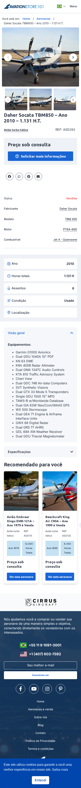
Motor (8, 229)
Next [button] (73, 57)
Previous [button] (8, 57)
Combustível (12, 239)
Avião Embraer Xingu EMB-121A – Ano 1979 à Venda (20, 521)
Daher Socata (68, 208)
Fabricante (11, 208)
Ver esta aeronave (21, 576)
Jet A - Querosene (65, 239)
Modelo (9, 219)
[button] (10, 176)
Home (26, 18)
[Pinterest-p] (60, 689)
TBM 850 (71, 219)
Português (61, 6)
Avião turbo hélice (16, 130)
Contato (40, 733)
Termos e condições (40, 748)
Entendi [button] (40, 780)
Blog (40, 725)
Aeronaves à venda (40, 709)
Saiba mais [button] (60, 769)
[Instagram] (47, 689)
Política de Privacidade (40, 740)
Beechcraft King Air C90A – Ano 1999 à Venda (57, 521)
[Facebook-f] (20, 689)
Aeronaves (44, 18)
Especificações (19, 452)
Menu (73, 6)
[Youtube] (34, 689)
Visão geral (16, 333)
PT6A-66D (70, 229)
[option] (40, 57)
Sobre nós (40, 717)
